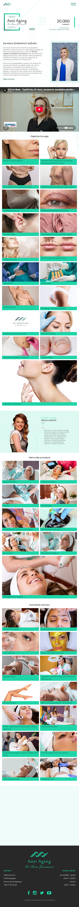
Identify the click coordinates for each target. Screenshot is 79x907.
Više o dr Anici (9, 79)
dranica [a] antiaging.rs (13, 882)
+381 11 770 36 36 (10, 885)
